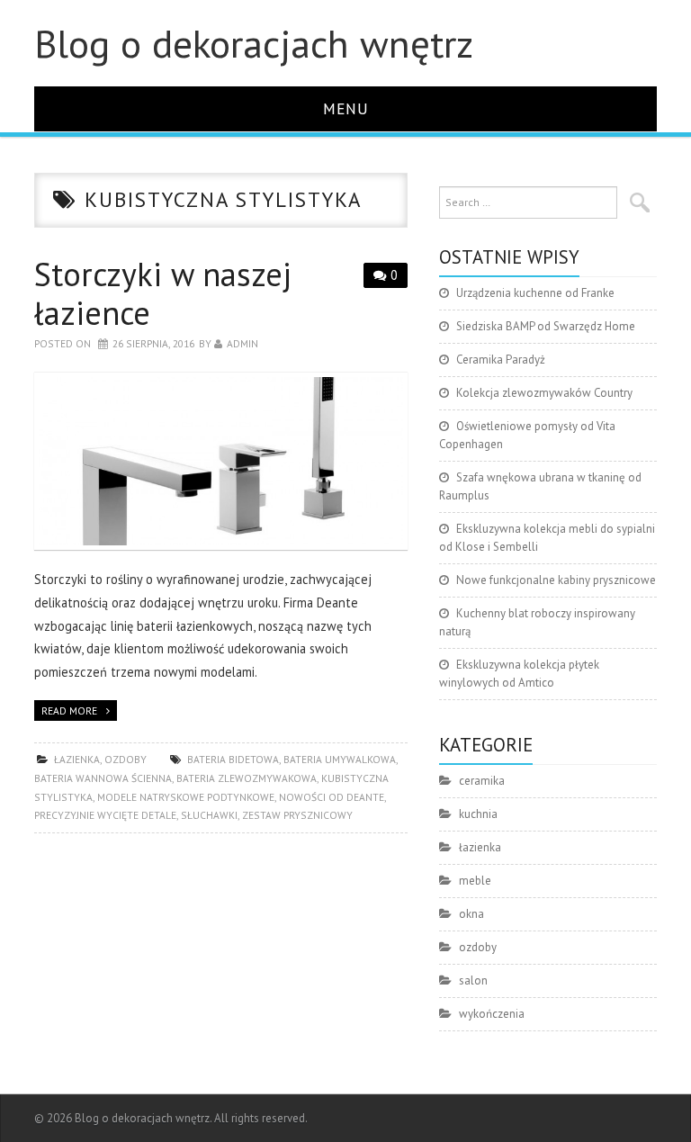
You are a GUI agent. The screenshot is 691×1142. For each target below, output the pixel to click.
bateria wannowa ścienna (103, 778)
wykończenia (492, 1013)
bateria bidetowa (233, 759)
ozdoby (125, 759)
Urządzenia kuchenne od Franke (535, 293)
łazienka (77, 759)
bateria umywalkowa (339, 759)
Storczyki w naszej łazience (163, 293)
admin (242, 343)
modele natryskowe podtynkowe (185, 797)
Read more (69, 710)
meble (475, 880)
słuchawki (209, 815)
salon (473, 980)
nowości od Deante (331, 797)
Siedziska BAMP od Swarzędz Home (545, 326)
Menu (346, 108)
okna (471, 914)
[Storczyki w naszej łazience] (221, 461)
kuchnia (478, 814)
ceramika (482, 780)
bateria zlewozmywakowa (246, 778)
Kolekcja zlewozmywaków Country (544, 392)
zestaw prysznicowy (297, 815)
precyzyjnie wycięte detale (105, 815)
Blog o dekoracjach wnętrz (253, 43)
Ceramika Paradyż (500, 359)
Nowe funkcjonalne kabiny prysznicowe (556, 580)
